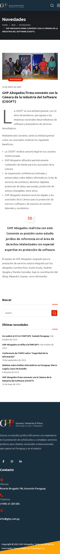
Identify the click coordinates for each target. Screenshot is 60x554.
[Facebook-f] (3, 461)
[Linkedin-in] (20, 461)
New (13, 25)
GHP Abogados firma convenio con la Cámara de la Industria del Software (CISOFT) (26, 379)
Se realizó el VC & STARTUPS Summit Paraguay (25, 336)
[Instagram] (12, 461)
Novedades (24, 25)
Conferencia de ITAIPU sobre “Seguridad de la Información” (25, 355)
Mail (2, 514)
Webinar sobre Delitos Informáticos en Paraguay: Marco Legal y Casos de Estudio (29, 367)
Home (5, 25)
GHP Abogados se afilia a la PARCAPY (20, 344)
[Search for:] (30, 313)
